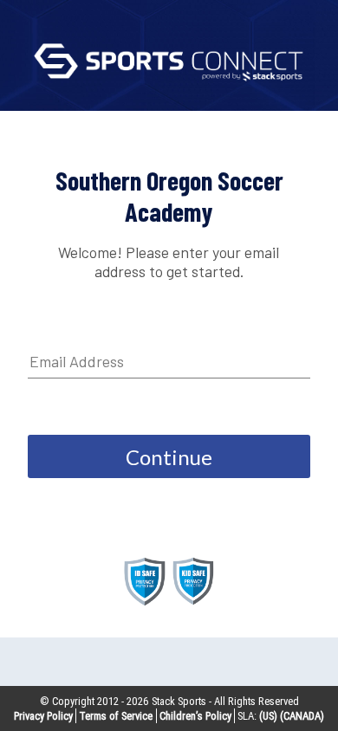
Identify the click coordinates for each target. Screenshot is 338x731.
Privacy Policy (43, 715)
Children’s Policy (195, 715)
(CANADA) (302, 715)
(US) (268, 715)
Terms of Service (116, 715)
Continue (169, 456)
